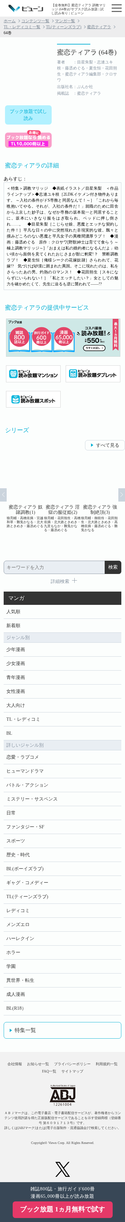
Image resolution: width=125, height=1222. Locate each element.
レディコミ (18, 910)
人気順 (13, 611)
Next (121, 495)
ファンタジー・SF (25, 826)
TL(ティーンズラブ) (63, 27)
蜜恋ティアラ (99, 27)
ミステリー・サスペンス (32, 799)
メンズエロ (18, 924)
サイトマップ (72, 1071)
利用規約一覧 (107, 1064)
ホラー (13, 952)
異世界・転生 (20, 980)
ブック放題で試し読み (28, 115)
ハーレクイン (20, 938)
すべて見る (107, 445)
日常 (11, 812)
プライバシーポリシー (72, 1064)
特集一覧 (25, 1030)
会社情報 (14, 1064)
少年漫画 (15, 649)
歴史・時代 (18, 854)
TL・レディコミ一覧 (22, 27)
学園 (11, 966)
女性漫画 (15, 691)
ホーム (10, 21)
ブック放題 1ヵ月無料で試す (62, 1209)
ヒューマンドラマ (25, 771)
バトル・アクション (27, 785)
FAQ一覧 (49, 1071)
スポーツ (15, 840)
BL (9, 733)
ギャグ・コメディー (27, 882)
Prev (3, 495)
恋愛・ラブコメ (22, 757)
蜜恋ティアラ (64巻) (87, 52)
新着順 (13, 625)
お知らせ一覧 (38, 1064)
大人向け (15, 705)
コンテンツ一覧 (35, 21)
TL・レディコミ (23, 719)
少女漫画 (15, 663)
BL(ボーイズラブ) (25, 868)
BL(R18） (16, 1008)
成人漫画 (15, 994)
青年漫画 (15, 677)
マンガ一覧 (65, 21)
